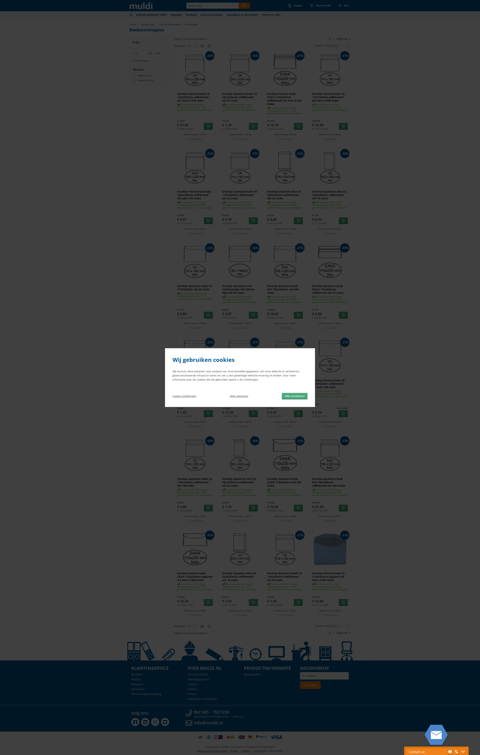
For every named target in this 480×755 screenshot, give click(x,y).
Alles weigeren (239, 396)
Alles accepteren (294, 395)
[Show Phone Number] (456, 751)
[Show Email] (450, 751)
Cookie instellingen (184, 396)
